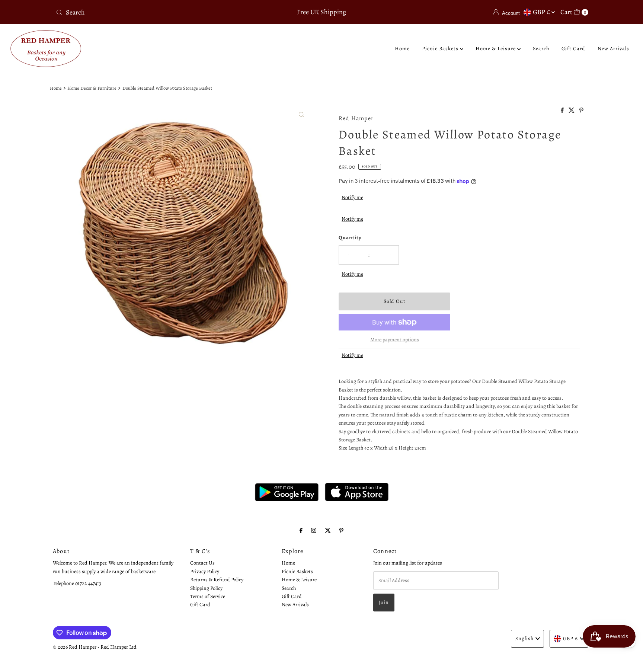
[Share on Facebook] (563, 111)
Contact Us (202, 562)
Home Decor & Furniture (91, 88)
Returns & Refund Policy (216, 579)
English (524, 638)
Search (541, 48)
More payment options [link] (394, 339)
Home (402, 48)
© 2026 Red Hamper (74, 647)
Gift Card (573, 48)
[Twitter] (328, 530)
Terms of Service (207, 596)
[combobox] (140, 12)
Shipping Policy (206, 587)
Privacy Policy (204, 571)
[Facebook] (301, 530)
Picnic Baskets (441, 48)
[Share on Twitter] (572, 111)
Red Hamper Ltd (118, 647)
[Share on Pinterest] (581, 111)
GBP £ (542, 11)
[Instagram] (313, 530)
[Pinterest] (341, 530)
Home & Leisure (496, 48)
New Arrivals (613, 48)
